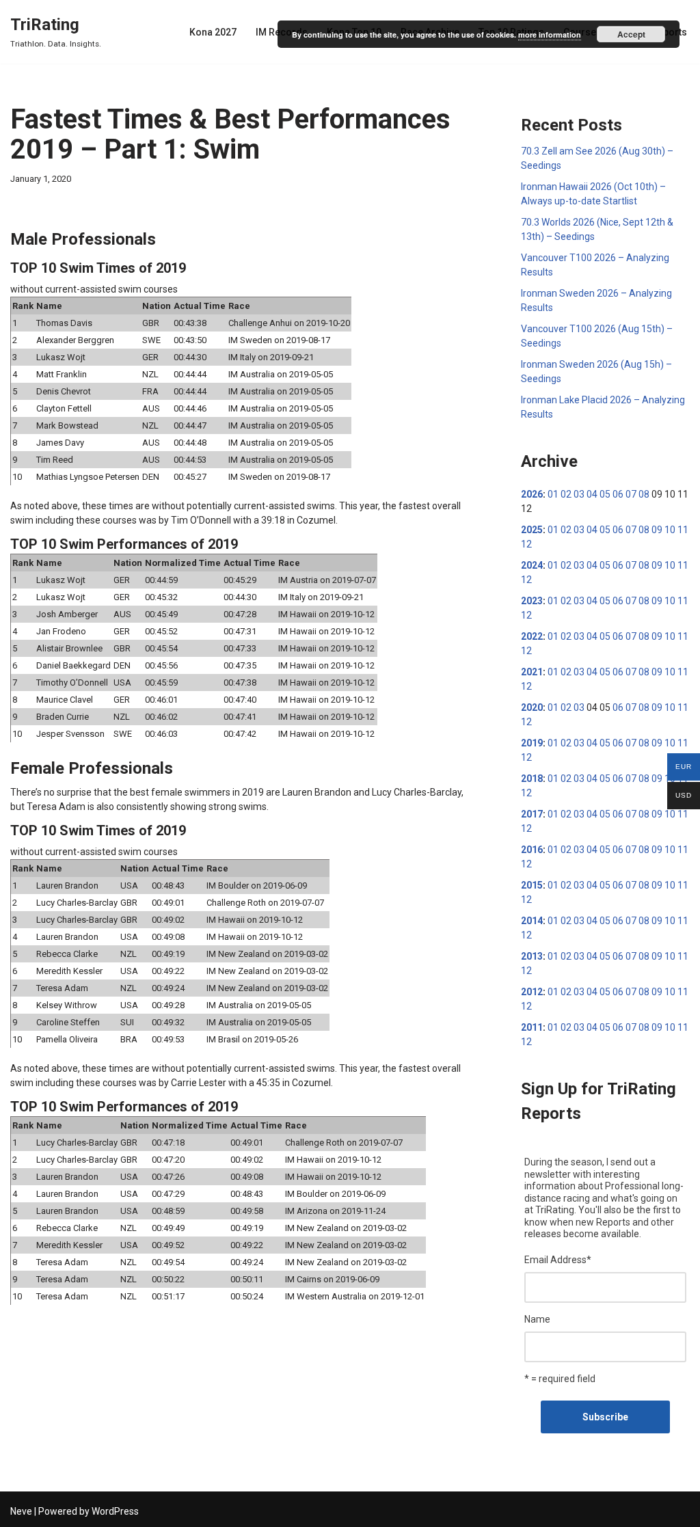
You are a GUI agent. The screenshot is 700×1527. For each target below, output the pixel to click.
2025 (532, 529)
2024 (532, 565)
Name (537, 1319)
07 (630, 494)
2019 (532, 743)
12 (526, 544)
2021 (532, 671)
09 (656, 529)
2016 (532, 849)
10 (669, 529)
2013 (532, 956)
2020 (532, 707)
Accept (631, 34)
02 (566, 494)
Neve (21, 1511)
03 (579, 494)
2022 (532, 636)
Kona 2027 (213, 32)
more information (549, 34)
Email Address (557, 1259)
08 (643, 494)
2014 (532, 920)
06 (617, 494)
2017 (532, 814)
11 (682, 529)
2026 (532, 494)
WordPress (115, 1511)
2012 (532, 991)
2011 (532, 1027)
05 (605, 494)
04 (592, 494)
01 (553, 494)
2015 (532, 885)
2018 (532, 778)
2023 (532, 600)
